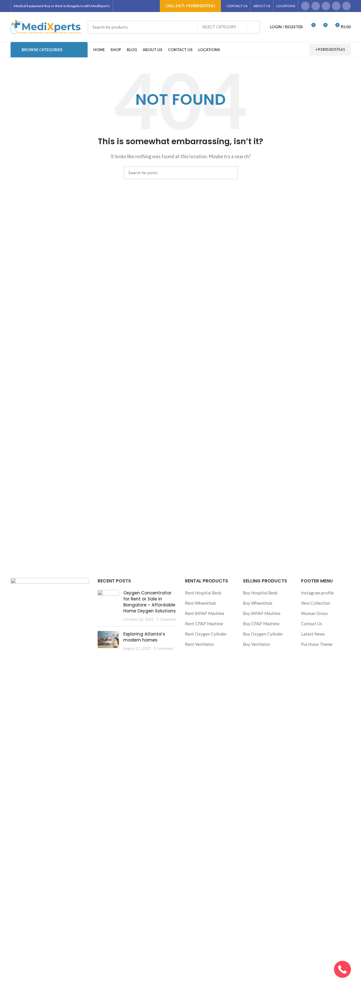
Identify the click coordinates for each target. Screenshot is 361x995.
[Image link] (50, 791)
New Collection (315, 603)
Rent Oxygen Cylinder (206, 633)
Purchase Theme (316, 644)
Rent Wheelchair (201, 603)
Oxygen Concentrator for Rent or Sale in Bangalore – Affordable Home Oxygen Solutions (149, 602)
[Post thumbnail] (108, 606)
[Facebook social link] (305, 6)
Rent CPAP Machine (204, 623)
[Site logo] (46, 26)
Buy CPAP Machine (261, 623)
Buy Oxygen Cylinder (263, 633)
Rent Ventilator (199, 644)
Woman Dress (314, 613)
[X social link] (315, 6)
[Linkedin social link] (336, 6)
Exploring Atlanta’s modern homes (144, 637)
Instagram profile (317, 592)
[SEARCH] (253, 27)
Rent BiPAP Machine (204, 613)
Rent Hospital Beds (203, 592)
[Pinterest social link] (326, 6)
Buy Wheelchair (258, 603)
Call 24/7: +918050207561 (190, 5)
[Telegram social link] (346, 6)
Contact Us (311, 623)
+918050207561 (330, 49)
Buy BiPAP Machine (262, 613)
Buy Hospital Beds (260, 592)
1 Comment (166, 619)
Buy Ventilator (257, 644)
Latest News (313, 633)
